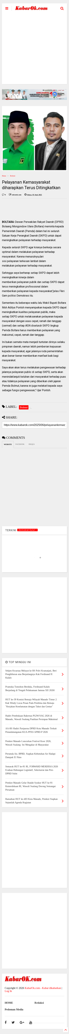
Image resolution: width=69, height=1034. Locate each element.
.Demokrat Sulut (27, 530)
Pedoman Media (14, 1009)
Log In (8, 991)
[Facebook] (6, 1022)
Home (4, 176)
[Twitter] (13, 1022)
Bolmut (12, 176)
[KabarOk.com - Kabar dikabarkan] (31, 8)
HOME (9, 1002)
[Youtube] (30, 1022)
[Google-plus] (22, 1022)
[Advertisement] (34, 49)
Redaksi (39, 1002)
